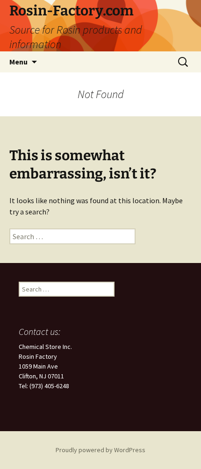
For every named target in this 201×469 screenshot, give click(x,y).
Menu (18, 61)
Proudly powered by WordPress (100, 450)
